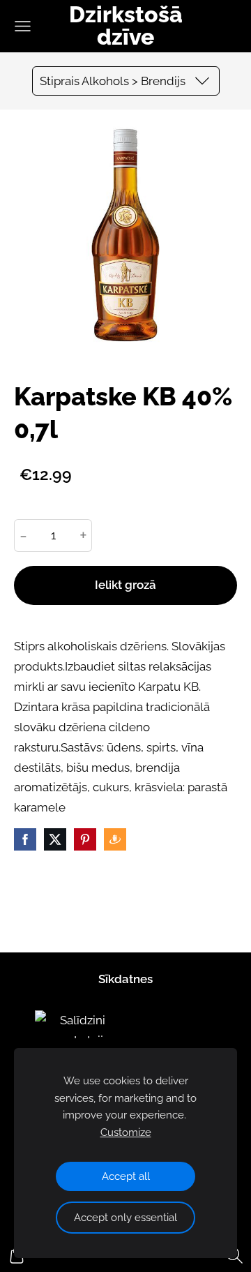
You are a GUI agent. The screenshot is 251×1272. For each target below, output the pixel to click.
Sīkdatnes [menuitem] (125, 979)
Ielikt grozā (125, 585)
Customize (125, 1132)
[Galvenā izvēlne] (22, 26)
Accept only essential (125, 1217)
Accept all (126, 1176)
